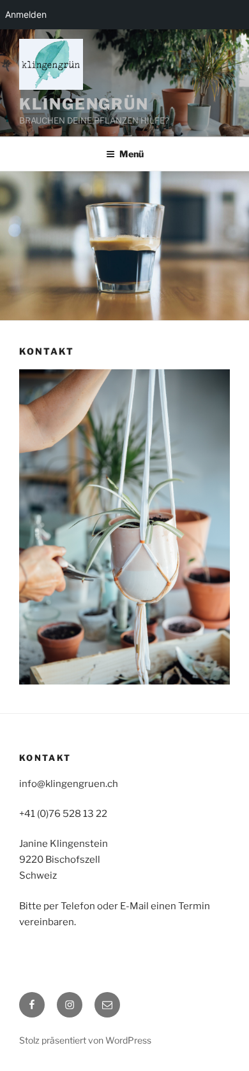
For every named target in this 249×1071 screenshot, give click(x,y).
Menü (131, 153)
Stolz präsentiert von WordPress (85, 1040)
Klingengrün (84, 104)
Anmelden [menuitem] (26, 14)
